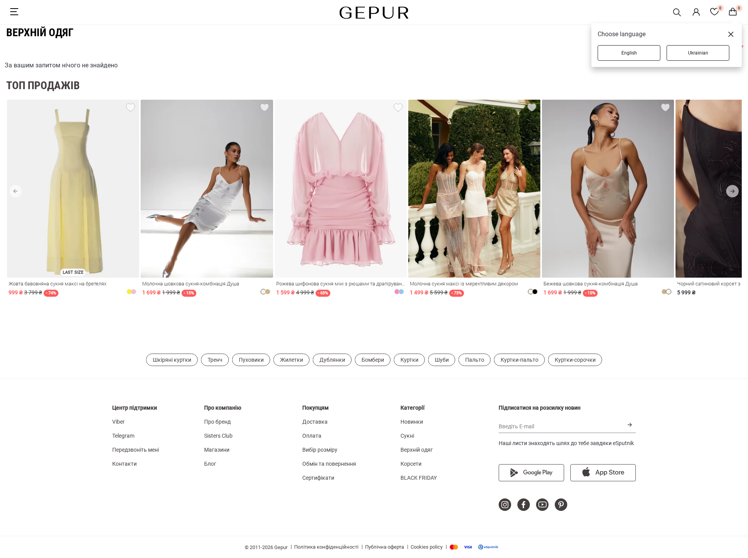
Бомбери (373, 360)
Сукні (407, 436)
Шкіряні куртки (172, 360)
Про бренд (217, 422)
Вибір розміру (319, 450)
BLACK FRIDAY (418, 478)
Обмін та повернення (329, 464)
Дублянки (332, 360)
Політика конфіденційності (326, 547)
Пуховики (251, 360)
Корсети (411, 464)
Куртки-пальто (519, 360)
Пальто (474, 360)
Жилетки (291, 360)
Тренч (215, 360)
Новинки (411, 422)
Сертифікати (318, 478)
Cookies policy (427, 547)
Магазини (216, 450)
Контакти (124, 464)
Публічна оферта (384, 547)
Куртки (409, 360)
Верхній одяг (416, 450)
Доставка (315, 422)
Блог (210, 464)
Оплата (311, 436)
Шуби (442, 360)
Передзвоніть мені (135, 450)
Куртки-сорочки (575, 360)
